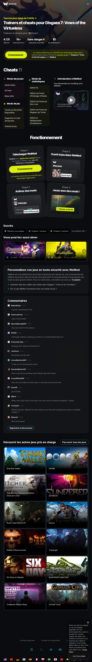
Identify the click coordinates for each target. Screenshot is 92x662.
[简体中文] (11, 659)
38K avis (6, 43)
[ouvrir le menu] (87, 4)
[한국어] (24, 659)
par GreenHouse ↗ (54, 43)
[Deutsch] (17, 659)
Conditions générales (27, 640)
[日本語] (55, 659)
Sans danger (35, 39)
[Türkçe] (61, 659)
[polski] (43, 659)
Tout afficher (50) (78, 231)
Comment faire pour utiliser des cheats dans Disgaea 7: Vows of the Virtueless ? (43, 284)
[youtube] (60, 650)
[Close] (88, 622)
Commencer (15, 55)
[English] (5, 659)
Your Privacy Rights (79, 656)
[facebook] (51, 650)
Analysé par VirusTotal (36, 43)
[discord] (32, 649)
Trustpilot (76, 280)
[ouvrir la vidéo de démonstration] (71, 100)
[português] (49, 659)
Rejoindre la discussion (21, 428)
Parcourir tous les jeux (74, 442)
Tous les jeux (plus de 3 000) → (20, 18)
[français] (36, 659)
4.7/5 (6, 39)
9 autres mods (62, 55)
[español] (30, 659)
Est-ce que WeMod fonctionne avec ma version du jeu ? (33, 289)
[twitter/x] (41, 650)
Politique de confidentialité (50, 640)
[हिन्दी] (68, 659)
